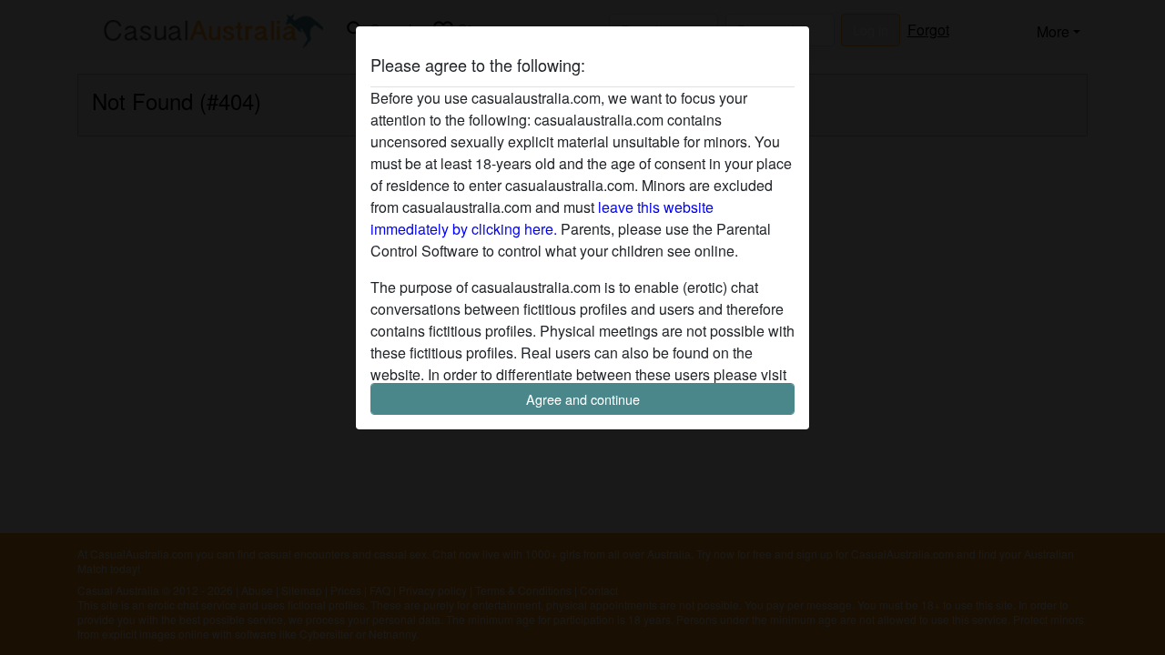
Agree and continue (583, 398)
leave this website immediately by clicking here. (542, 217)
